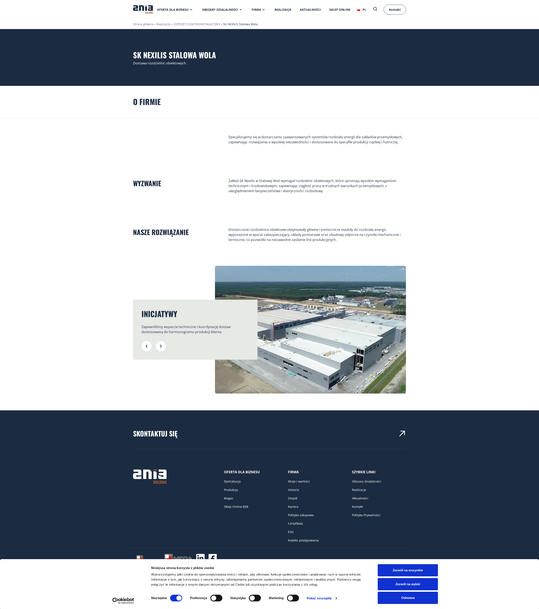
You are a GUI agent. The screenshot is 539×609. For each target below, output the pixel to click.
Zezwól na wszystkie (408, 570)
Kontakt (395, 10)
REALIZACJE (283, 10)
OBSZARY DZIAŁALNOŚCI (220, 10)
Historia (293, 490)
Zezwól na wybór (407, 584)
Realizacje (163, 24)
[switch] (216, 598)
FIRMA (256, 10)
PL (364, 10)
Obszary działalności (366, 481)
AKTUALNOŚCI (310, 10)
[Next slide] (161, 346)
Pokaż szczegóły (319, 598)
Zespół (292, 498)
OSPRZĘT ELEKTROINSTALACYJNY (197, 24)
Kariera (293, 507)
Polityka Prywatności (366, 515)
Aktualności (360, 498)
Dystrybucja (232, 481)
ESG (291, 532)
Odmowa (408, 598)
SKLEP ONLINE (339, 10)
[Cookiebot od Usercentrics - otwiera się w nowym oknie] (123, 601)
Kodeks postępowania (303, 540)
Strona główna (143, 24)
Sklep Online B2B (236, 507)
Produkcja (231, 490)
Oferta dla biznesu (173, 10)
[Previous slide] (146, 346)
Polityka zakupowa (301, 515)
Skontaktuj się (155, 433)
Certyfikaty (295, 523)
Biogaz (228, 498)
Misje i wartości (299, 481)
